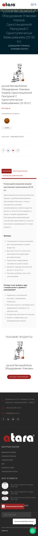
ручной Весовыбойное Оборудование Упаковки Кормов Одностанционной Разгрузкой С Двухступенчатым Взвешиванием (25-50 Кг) (19, 367)
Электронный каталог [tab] (20, 171)
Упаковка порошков (9, 456)
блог (3, 464)
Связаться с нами (8, 467)
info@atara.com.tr (13, 413)
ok (34, 515)
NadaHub (5, 531)
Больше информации (19, 377)
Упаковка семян (7, 460)
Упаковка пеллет (19, 49)
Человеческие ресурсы (10, 471)
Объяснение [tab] (6, 171)
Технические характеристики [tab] (12, 175)
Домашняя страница (19, 46)
